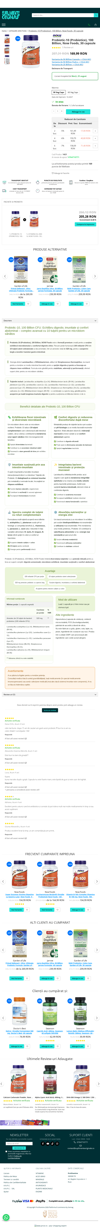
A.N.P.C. (7, 1185)
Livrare (6, 1173)
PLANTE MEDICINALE (44, 1188)
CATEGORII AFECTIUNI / (18, 31)
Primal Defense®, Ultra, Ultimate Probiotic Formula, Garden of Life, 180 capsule (21, 289)
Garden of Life (20, 286)
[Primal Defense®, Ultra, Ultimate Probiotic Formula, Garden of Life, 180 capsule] (21, 269)
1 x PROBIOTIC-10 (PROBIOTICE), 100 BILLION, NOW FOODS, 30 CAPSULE (15, 235)
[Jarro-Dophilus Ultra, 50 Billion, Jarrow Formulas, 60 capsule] (50, 269)
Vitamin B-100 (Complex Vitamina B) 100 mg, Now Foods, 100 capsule (80, 895)
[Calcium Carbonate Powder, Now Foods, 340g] (18, 1079)
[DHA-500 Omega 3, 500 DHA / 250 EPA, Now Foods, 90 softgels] (81, 1079)
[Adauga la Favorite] (28, 304)
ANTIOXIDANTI (42, 1182)
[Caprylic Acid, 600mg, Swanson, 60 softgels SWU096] (50, 1011)
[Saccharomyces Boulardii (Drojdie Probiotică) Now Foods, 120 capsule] (50, 874)
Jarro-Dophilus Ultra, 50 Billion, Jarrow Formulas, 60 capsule (50, 289)
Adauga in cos (78, 111)
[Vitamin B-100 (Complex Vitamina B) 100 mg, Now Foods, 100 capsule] (80, 874)
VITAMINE (40, 1173)
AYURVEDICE (41, 1185)
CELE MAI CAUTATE (43, 1168)
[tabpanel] (30, 51)
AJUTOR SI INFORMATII (12, 1168)
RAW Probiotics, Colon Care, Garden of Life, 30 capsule (79, 289)
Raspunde (8, 734)
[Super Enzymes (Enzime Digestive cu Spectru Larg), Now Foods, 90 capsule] (19, 874)
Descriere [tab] (8, 320)
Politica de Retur (10, 1176)
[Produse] (4, 25)
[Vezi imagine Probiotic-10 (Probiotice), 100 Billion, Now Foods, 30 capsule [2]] (7, 60)
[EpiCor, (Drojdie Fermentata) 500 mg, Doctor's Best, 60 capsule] (19, 1011)
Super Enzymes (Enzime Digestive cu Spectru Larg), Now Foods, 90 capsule (19, 895)
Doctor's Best (19, 1028)
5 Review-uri (67, 47)
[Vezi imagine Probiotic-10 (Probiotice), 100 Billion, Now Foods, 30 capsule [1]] (7, 50)
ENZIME (39, 1191)
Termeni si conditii (11, 1179)
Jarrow (50, 286)
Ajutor (6, 1191)
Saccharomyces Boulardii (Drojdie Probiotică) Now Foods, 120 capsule (50, 895)
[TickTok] (52, 1144)
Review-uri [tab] (9, 694)
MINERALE (40, 1179)
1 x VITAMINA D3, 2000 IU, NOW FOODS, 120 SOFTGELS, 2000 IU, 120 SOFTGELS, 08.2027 (34, 235)
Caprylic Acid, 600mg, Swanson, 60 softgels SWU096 (50, 1032)
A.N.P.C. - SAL (9, 1188)
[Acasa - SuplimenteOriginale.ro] (14, 15)
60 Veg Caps (73, 92)
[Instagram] (57, 1144)
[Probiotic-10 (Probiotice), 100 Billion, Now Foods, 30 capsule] (30, 51)
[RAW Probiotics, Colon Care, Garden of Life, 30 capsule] (79, 269)
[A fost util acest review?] (26, 738)
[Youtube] (47, 1144)
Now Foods (19, 892)
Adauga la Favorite (61, 173)
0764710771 (82, 1142)
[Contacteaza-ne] (89, 24)
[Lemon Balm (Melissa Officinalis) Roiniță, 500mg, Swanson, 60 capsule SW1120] (80, 1011)
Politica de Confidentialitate (15, 1157)
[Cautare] (96, 15)
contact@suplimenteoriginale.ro (81, 1148)
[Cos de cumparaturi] (95, 24)
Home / (5, 31)
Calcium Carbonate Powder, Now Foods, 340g (22, 1097)
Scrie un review (50, 710)
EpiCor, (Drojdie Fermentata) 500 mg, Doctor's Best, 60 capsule (19, 1032)
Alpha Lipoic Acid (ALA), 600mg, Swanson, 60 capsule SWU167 (60, 1097)
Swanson (50, 1028)
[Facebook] (43, 1144)
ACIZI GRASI (40, 1176)
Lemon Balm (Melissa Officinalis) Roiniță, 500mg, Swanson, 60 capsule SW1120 (80, 1032)
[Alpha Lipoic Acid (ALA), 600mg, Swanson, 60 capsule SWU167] (50, 1079)
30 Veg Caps (58, 92)
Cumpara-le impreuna (85, 224)
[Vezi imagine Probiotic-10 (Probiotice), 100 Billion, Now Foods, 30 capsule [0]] (7, 39)
